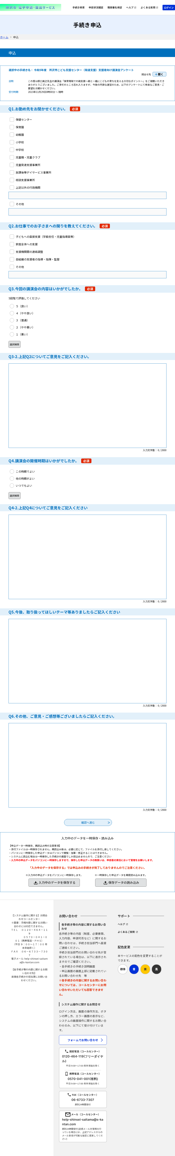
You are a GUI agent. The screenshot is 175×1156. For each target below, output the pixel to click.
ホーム (4, 37)
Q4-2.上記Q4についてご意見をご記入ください (48, 507)
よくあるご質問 (126, 932)
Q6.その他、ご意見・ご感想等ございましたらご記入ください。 (63, 716)
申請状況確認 (96, 7)
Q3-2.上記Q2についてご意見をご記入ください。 (50, 356)
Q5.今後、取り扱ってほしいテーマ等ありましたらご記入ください (64, 612)
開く (160, 74)
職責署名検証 (114, 7)
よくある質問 (148, 7)
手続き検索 (78, 7)
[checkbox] (21, 119)
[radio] (20, 306)
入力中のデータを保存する (57, 882)
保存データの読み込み (123, 882)
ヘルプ (129, 7)
